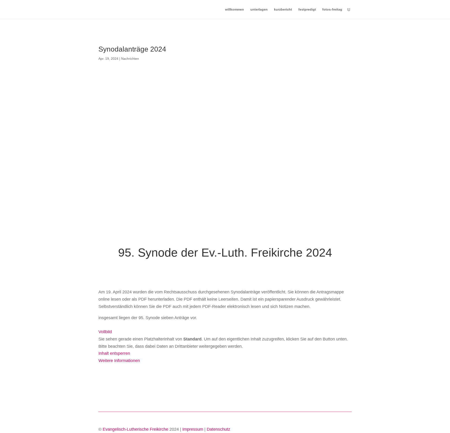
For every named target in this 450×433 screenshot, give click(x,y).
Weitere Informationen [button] (119, 360)
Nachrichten (130, 58)
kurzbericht (283, 9)
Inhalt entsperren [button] (114, 353)
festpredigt (307, 9)
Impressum (192, 429)
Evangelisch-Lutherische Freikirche (135, 429)
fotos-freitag (332, 9)
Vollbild (105, 331)
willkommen (234, 9)
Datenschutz (218, 429)
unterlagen (259, 9)
